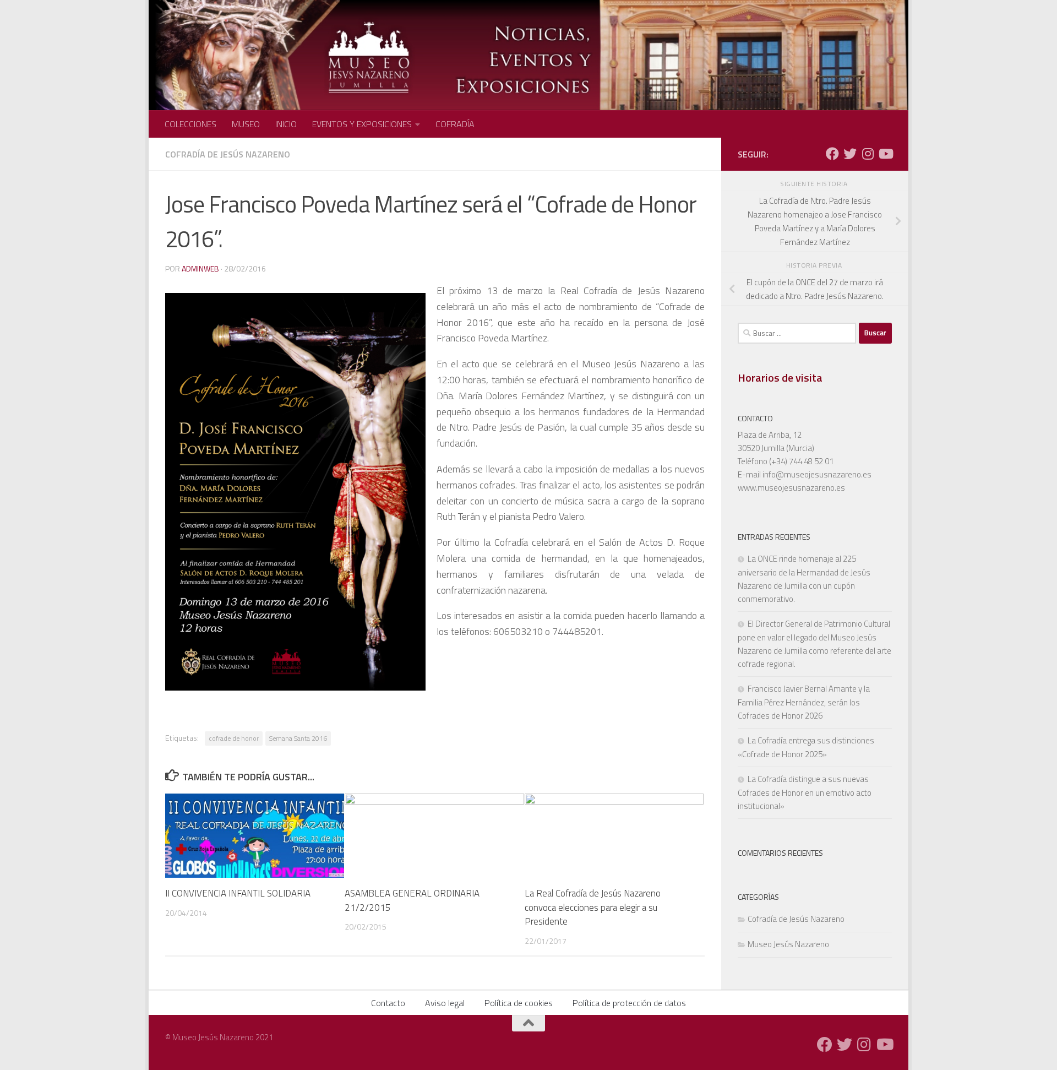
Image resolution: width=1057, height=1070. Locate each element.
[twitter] (850, 153)
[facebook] (832, 153)
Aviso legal (445, 1002)
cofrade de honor (234, 738)
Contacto (388, 1002)
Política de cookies (518, 1002)
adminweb (200, 268)
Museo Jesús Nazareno (788, 944)
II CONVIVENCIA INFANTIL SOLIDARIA (237, 893)
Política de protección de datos (629, 1002)
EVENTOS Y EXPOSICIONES (362, 124)
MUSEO (246, 124)
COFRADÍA (455, 124)
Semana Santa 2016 (298, 738)
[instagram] (867, 153)
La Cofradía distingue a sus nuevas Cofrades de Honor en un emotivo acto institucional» (804, 792)
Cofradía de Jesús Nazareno (227, 154)
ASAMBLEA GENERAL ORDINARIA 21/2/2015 (412, 900)
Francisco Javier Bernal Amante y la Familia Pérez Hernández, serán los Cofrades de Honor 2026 (804, 702)
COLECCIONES (190, 124)
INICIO (286, 124)
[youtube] (885, 153)
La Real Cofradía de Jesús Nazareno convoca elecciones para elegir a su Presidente (593, 907)
